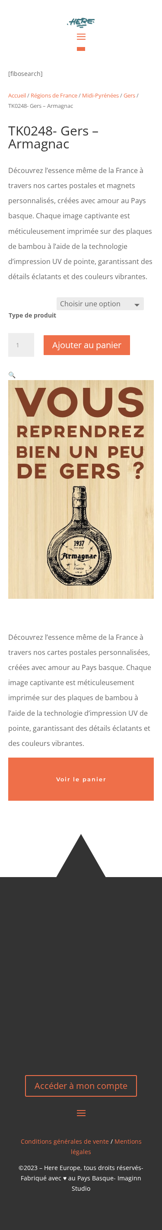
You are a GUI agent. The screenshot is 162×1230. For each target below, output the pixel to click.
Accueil (17, 95)
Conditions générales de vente (65, 1141)
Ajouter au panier (86, 345)
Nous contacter (81, 1035)
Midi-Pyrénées (100, 95)
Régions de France (54, 95)
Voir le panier (81, 779)
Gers (129, 95)
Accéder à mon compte (81, 1086)
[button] (12, 375)
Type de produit (32, 315)
